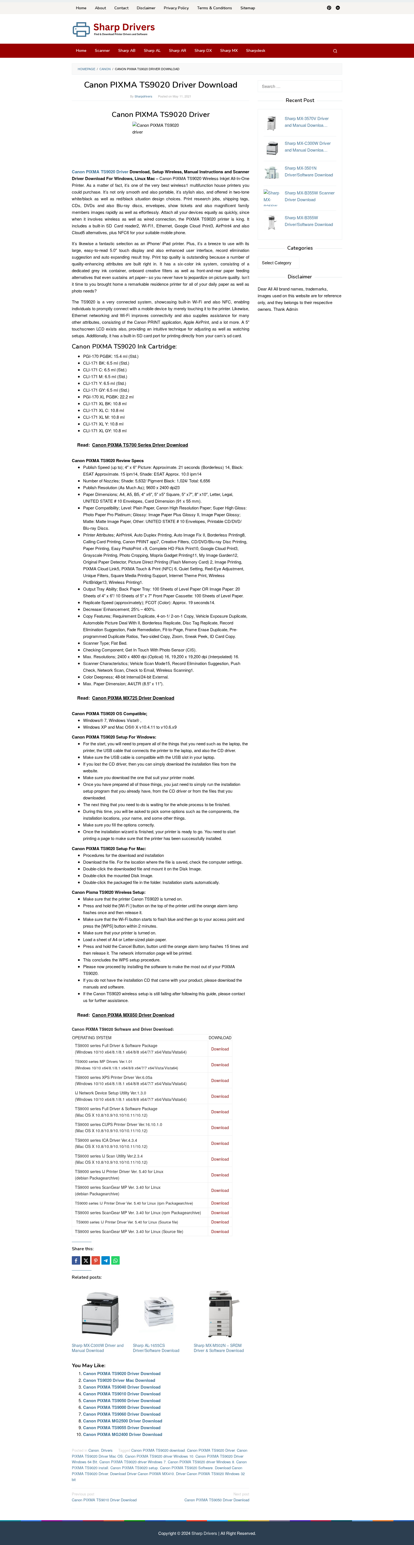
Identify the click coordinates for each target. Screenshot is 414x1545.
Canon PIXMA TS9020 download (158, 1450)
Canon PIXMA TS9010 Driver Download (122, 1394)
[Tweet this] (86, 1260)
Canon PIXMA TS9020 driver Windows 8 (201, 1461)
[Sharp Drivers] (114, 29)
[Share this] (76, 1260)
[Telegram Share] (105, 1260)
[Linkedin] (337, 8)
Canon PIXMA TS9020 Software (186, 1467)
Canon (93, 1450)
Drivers (107, 1450)
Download (220, 1049)
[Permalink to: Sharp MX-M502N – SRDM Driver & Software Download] (221, 1314)
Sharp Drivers (204, 1533)
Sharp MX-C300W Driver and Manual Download (98, 1347)
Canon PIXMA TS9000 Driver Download (122, 1407)
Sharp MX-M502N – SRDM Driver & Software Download (219, 1347)
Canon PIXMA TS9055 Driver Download (122, 1427)
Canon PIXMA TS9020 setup (134, 1467)
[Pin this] (96, 1260)
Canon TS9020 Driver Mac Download (119, 1380)
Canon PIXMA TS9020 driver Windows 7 (132, 1461)
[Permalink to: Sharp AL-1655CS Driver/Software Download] (160, 1314)
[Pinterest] (329, 8)
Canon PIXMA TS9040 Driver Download (122, 1387)
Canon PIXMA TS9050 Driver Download (122, 1400)
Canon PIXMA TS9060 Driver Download (122, 1414)
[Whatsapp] (115, 1260)
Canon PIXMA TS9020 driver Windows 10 (159, 1456)
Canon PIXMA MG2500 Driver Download (122, 1421)
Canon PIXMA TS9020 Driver (100, 172)
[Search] (335, 51)
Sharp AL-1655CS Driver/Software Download (156, 1347)
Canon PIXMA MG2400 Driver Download (122, 1434)
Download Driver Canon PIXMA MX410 (142, 1473)
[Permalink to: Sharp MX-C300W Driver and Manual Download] (99, 1314)
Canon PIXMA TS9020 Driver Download (122, 1373)
